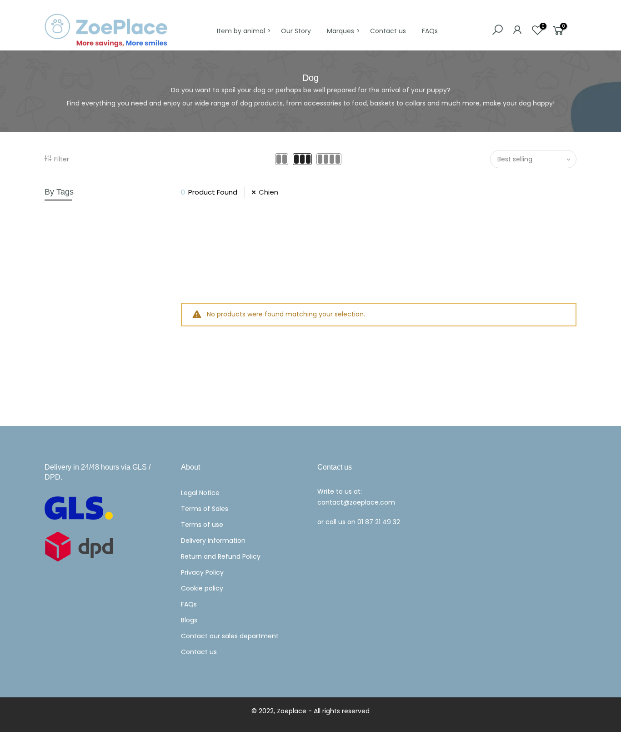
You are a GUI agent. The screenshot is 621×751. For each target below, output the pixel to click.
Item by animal (241, 30)
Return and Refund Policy (220, 556)
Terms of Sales (204, 508)
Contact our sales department (230, 636)
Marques (340, 30)
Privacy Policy (202, 572)
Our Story (296, 30)
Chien (268, 192)
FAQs (430, 30)
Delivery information (213, 540)
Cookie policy (202, 588)
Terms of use (202, 524)
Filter (61, 159)
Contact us (388, 30)
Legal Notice (200, 492)
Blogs (189, 620)
